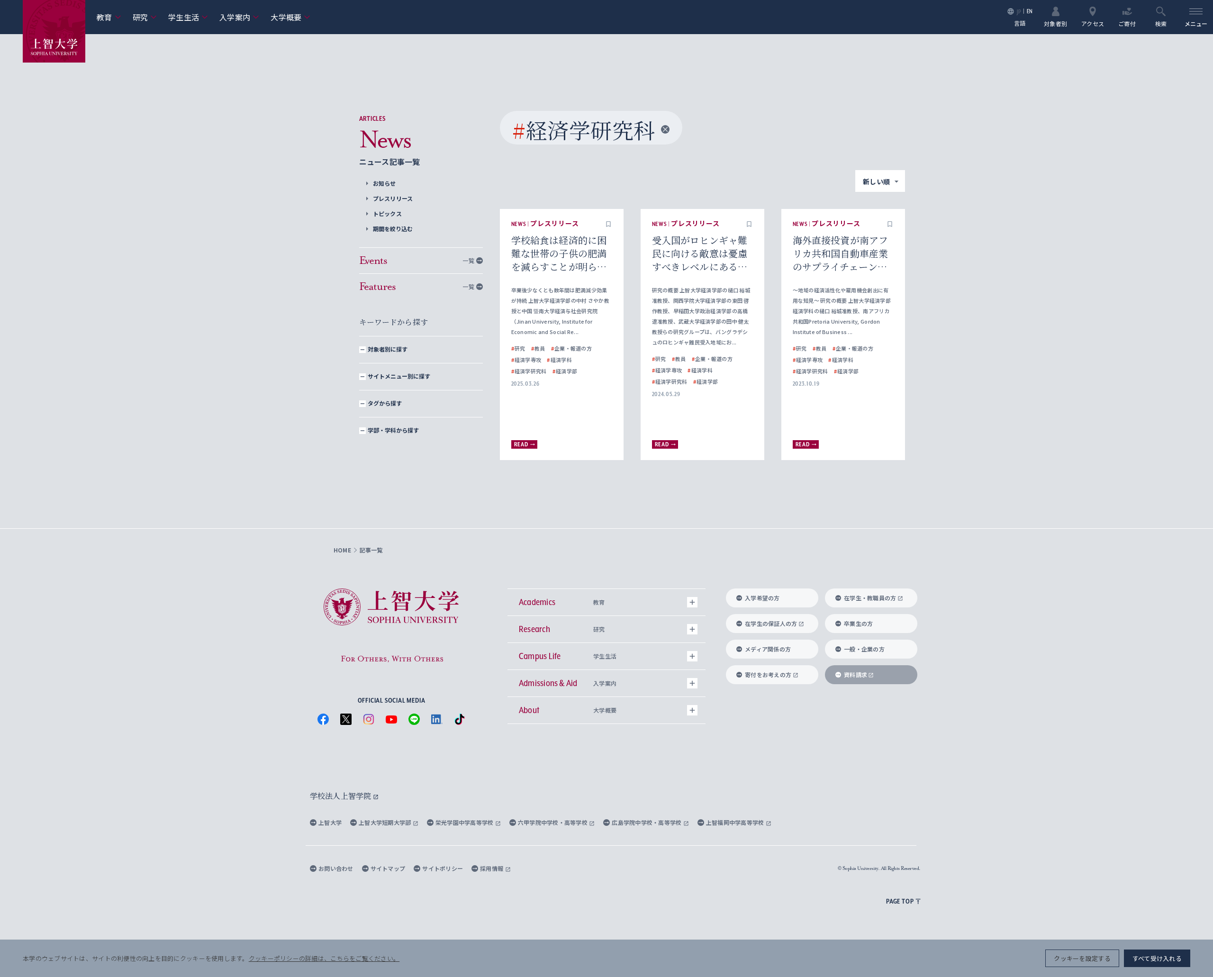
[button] (608, 224)
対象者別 (1055, 23)
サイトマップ (388, 868)
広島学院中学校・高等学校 (647, 822)
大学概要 (290, 17)
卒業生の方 (858, 623)
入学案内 (239, 17)
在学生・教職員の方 (870, 598)
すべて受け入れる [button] (1157, 958)
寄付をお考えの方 (768, 674)
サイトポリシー (442, 868)
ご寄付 (1127, 23)
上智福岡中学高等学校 (736, 822)
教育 (109, 17)
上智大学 (330, 822)
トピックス (387, 213)
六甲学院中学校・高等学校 (553, 822)
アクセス (1092, 23)
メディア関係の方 (768, 649)
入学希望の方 (762, 598)
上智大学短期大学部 (386, 822)
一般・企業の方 (864, 649)
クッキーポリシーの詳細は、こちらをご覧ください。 (324, 958)
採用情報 (492, 868)
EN (1030, 11)
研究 (145, 17)
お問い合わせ (335, 868)
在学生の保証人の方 (771, 623)
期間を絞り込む (393, 229)
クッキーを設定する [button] (1082, 958)
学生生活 (188, 17)
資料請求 (855, 674)
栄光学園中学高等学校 (465, 822)
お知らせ (384, 183)
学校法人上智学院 (341, 795)
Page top (900, 901)
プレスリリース (393, 198)
